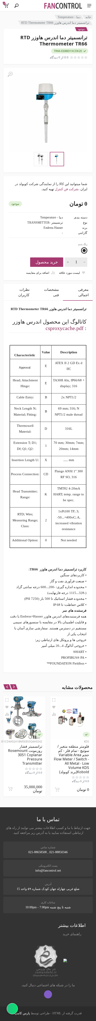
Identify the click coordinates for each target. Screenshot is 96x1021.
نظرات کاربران (23, 292)
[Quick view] (53, 700)
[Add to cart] (57, 790)
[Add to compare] (53, 714)
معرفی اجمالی (83, 292)
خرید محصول (46, 262)
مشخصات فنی (51, 292)
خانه (88, 17)
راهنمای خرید (72, 934)
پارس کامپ (22, 1013)
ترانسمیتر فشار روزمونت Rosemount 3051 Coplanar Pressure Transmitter (25, 755)
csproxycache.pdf (64, 328)
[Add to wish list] (53, 707)
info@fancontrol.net (48, 870)
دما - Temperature (69, 17)
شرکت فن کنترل (66, 189)
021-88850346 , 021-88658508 (48, 852)
